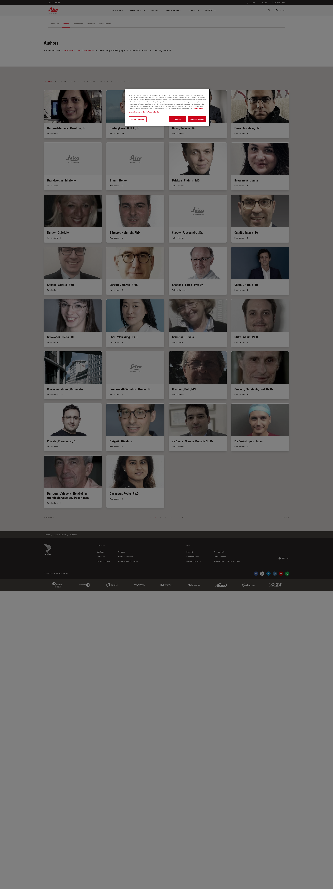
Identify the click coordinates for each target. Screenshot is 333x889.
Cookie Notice (198, 109)
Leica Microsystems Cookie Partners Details (144, 112)
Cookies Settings (137, 119)
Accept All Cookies (197, 119)
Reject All (177, 119)
